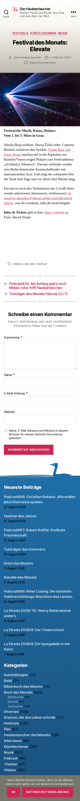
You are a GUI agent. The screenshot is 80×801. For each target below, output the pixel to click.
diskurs (18, 264)
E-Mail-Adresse (16, 393)
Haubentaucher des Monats (27, 735)
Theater (10, 764)
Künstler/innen (43, 33)
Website (9, 412)
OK (13, 792)
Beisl (8, 681)
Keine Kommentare (43, 62)
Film (7, 729)
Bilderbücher (16, 697)
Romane (13, 701)
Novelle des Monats (20, 577)
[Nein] (75, 788)
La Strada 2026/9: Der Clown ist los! (34, 630)
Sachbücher (15, 706)
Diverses (11, 712)
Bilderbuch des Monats (23, 686)
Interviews (13, 741)
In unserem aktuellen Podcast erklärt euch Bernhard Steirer (38, 198)
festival (41, 264)
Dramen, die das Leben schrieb (29, 717)
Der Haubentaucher (35, 9)
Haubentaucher (30, 57)
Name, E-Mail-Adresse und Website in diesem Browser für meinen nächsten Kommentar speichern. (38, 434)
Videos (10, 770)
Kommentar (13, 337)
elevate (30, 264)
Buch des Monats (18, 692)
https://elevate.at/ (57, 212)
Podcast (11, 758)
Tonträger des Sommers (24, 549)
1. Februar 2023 (60, 57)
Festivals (20, 33)
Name (9, 375)
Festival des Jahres (20, 516)
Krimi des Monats (18, 563)
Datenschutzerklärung (47, 792)
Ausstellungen (16, 675)
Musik (63, 33)
